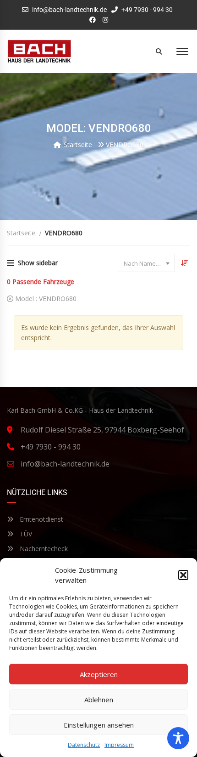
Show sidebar (38, 262)
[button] (183, 575)
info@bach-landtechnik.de (69, 9)
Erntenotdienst (40, 519)
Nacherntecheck (43, 548)
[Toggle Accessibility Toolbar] (178, 738)
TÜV (25, 533)
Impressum (119, 745)
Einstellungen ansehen (99, 724)
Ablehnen (98, 699)
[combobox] (146, 263)
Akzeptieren (99, 674)
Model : (45, 298)
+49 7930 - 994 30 (146, 9)
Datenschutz (84, 745)
